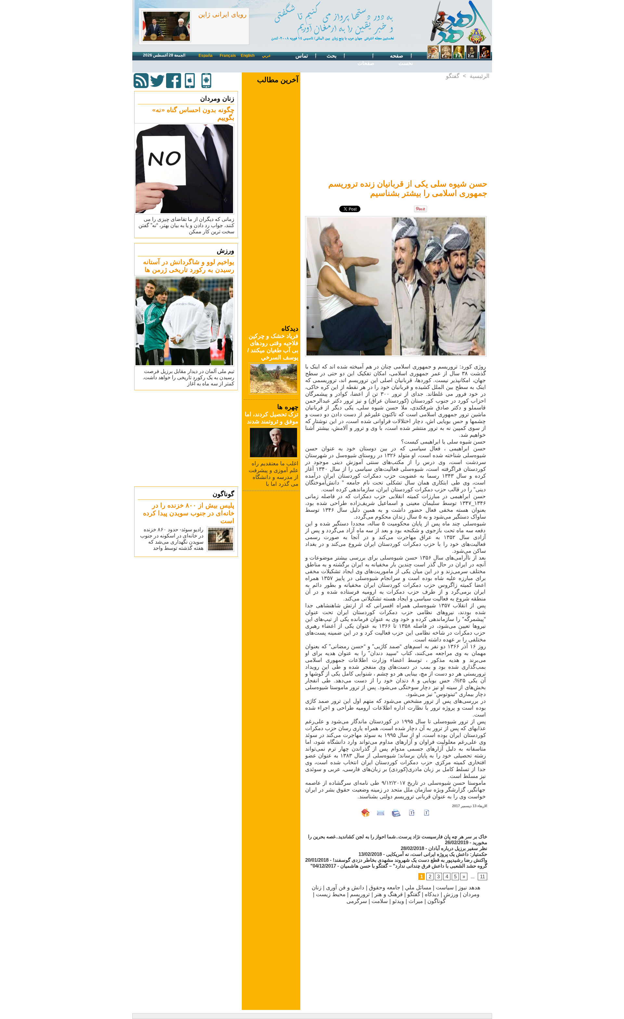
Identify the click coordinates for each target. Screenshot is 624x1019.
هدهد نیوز (469, 887)
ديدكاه (432, 894)
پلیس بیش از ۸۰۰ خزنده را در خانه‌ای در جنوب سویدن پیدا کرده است (188, 513)
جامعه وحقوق (384, 887)
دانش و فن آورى (345, 887)
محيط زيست (330, 894)
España (206, 56)
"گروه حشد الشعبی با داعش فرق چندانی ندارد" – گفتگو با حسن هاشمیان (398, 866)
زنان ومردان (217, 98)
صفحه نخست (401, 59)
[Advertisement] (186, 438)
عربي (266, 56)
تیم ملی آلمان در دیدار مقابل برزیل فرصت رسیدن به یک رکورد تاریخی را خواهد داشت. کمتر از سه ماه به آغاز (188, 377)
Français (228, 56)
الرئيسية (479, 76)
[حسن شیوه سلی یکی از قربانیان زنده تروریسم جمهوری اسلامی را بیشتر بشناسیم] (396, 218)
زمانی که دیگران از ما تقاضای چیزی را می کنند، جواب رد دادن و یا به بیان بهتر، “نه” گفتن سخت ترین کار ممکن (186, 225)
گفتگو (453, 76)
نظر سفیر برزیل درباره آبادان (457, 848)
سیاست (445, 887)
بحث (332, 55)
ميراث (416, 901)
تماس (302, 55)
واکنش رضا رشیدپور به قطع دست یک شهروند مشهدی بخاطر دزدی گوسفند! (410, 860)
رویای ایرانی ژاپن (222, 14)
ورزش (225, 250)
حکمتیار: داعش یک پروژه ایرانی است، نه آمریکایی (436, 854)
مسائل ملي (418, 887)
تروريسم (360, 894)
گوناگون (223, 493)
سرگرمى (356, 901)
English (247, 56)
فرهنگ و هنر (388, 894)
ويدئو (398, 901)
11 (482, 876)
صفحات (366, 63)
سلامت (379, 901)
